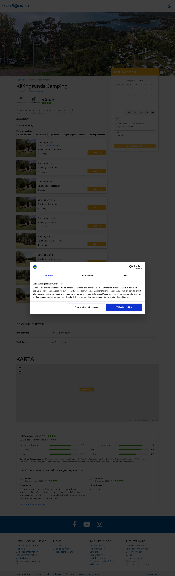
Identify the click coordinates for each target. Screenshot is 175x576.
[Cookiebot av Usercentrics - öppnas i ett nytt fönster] (131, 267)
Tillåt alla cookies (124, 307)
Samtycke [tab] (49, 275)
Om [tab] (125, 275)
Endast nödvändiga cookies (87, 307)
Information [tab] (87, 275)
